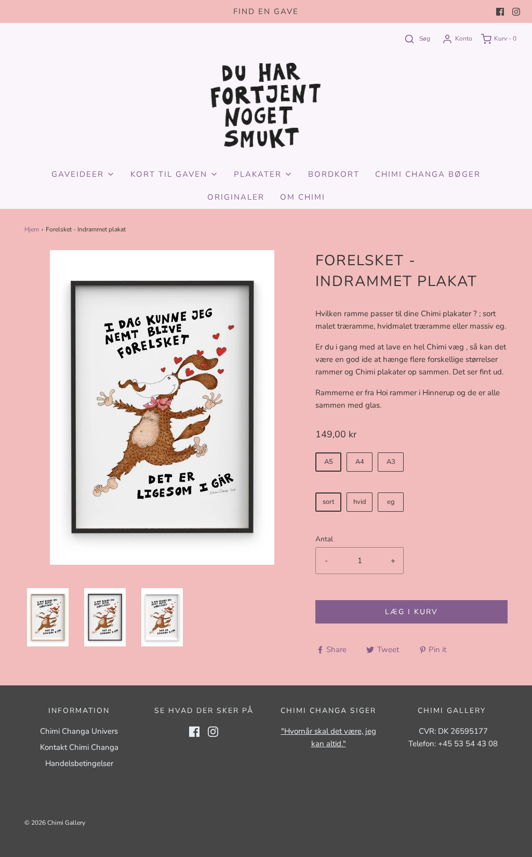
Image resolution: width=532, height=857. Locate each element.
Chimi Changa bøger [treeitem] (428, 174)
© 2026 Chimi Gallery (54, 823)
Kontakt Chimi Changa (79, 747)
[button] (48, 617)
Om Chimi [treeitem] (302, 197)
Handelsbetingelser (79, 763)
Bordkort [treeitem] (334, 174)
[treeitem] (83, 174)
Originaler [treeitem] (235, 197)
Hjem (31, 229)
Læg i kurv (411, 612)
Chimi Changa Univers (79, 731)
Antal (324, 539)
